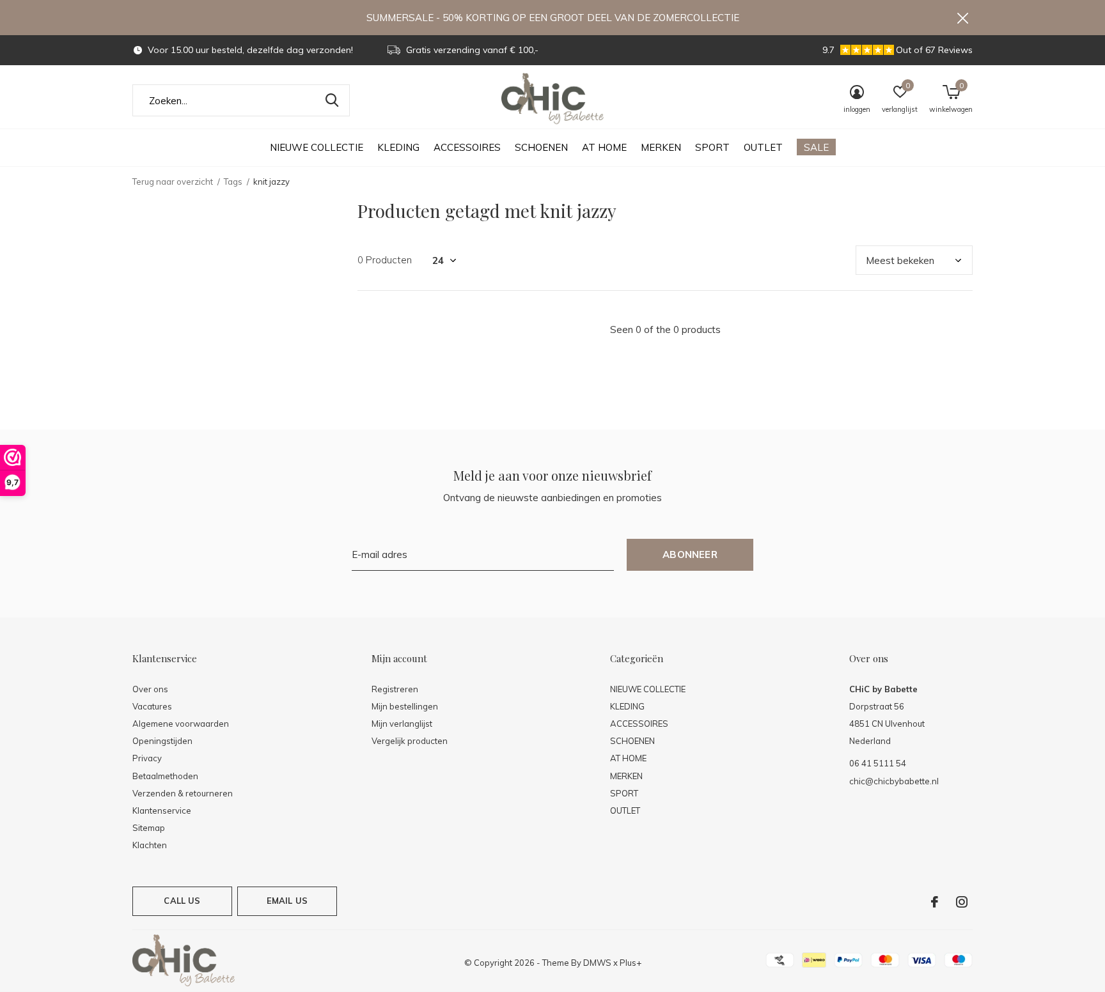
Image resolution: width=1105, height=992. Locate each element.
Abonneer (689, 554)
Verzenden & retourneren (182, 793)
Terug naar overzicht (172, 181)
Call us (182, 900)
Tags (233, 181)
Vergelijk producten (410, 741)
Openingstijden (162, 741)
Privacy (147, 758)
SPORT (712, 147)
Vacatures (152, 706)
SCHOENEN (541, 147)
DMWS (597, 962)
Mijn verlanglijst (402, 723)
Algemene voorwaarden (180, 723)
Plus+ (630, 962)
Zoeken (332, 100)
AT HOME (604, 147)
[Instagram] (962, 902)
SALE (816, 147)
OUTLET (763, 147)
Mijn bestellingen (405, 706)
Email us (287, 900)
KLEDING (398, 147)
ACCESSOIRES (467, 147)
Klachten (149, 845)
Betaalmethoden (165, 776)
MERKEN (661, 147)
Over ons (150, 689)
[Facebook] (934, 902)
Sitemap (148, 828)
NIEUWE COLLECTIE (316, 147)
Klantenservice (161, 810)
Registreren (395, 689)
